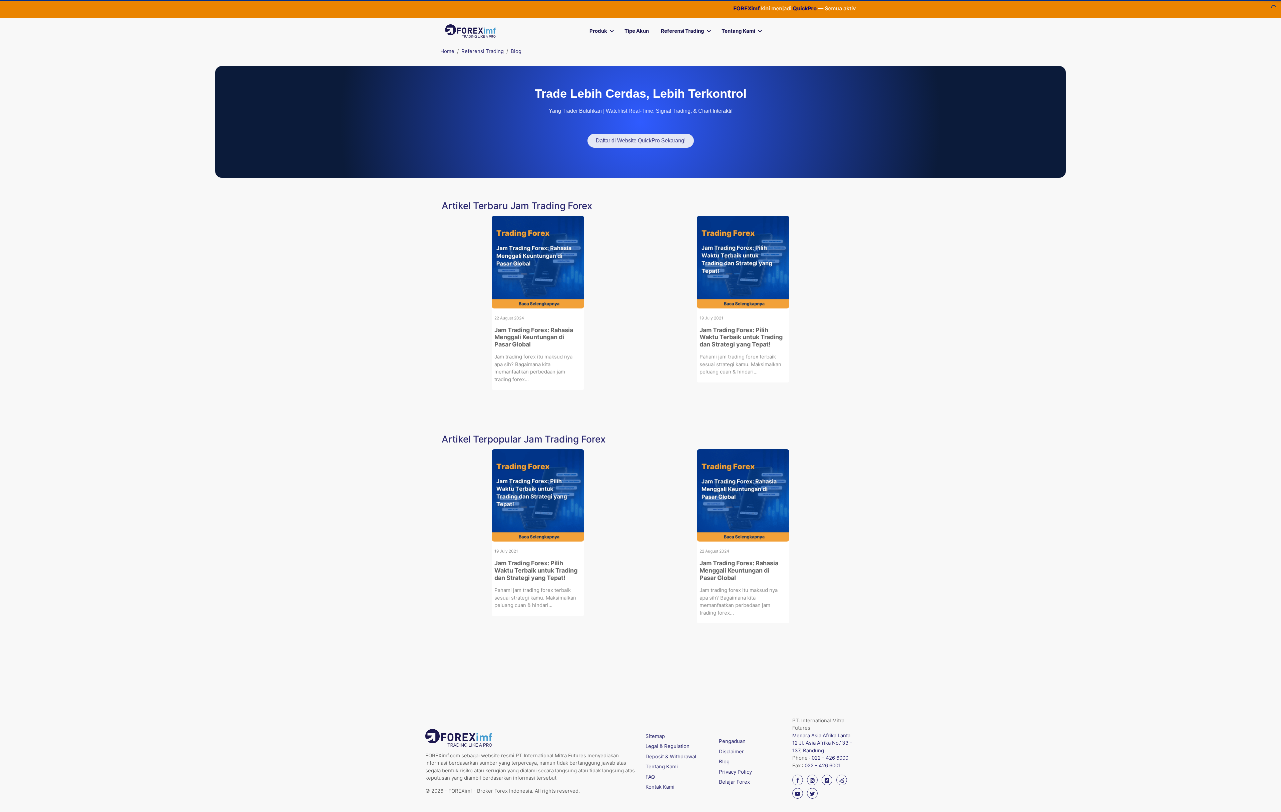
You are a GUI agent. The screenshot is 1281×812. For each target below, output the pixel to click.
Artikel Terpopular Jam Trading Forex (523, 439)
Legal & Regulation (668, 746)
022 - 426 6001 (823, 765)
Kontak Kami (660, 787)
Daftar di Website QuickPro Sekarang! (641, 140)
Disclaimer (731, 751)
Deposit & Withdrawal (671, 756)
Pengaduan (732, 741)
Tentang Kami (738, 31)
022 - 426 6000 (830, 758)
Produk (598, 31)
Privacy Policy (735, 772)
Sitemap (655, 736)
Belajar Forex (734, 782)
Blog (516, 51)
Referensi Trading (682, 31)
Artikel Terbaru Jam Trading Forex (517, 205)
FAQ (650, 777)
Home (447, 51)
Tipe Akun (636, 31)
